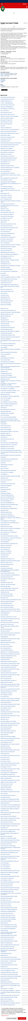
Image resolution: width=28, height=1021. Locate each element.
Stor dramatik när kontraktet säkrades (8, 343)
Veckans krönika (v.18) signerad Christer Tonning (10, 870)
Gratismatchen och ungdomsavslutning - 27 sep (10, 390)
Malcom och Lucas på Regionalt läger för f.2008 (10, 689)
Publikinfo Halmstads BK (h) (6, 101)
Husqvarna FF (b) (4, 437)
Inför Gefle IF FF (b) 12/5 (5, 854)
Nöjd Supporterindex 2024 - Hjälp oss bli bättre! (10, 744)
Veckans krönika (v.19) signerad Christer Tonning (10, 856)
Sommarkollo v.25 (4, 827)
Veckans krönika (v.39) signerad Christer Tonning (10, 684)
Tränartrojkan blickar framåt (6, 603)
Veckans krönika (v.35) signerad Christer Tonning (10, 723)
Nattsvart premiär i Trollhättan (7, 530)
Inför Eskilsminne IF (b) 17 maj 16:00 (8, 173)
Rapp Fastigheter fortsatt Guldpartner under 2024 (10, 1002)
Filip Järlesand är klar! (5, 592)
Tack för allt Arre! (4, 293)
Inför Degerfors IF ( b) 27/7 (6, 766)
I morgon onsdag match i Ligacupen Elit (8, 667)
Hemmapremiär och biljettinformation (8, 911)
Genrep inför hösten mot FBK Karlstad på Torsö (10, 129)
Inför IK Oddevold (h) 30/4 (6, 868)
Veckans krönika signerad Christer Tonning (9, 896)
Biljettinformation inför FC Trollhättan (8, 246)
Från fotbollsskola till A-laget (6, 593)
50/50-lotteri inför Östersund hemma (8, 845)
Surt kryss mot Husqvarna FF (6, 479)
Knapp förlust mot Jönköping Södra (8, 233)
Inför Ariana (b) (4, 407)
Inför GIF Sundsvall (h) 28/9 (6, 678)
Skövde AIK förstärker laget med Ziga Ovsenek (10, 995)
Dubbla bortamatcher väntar (6, 512)
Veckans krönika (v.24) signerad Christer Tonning (10, 812)
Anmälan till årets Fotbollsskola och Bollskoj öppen (11, 976)
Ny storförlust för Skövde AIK (6, 514)
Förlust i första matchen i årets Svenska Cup (9, 968)
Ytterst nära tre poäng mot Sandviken (8, 706)
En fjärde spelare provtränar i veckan (8, 335)
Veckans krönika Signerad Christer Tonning (9, 997)
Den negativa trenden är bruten (7, 770)
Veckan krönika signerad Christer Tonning (9, 957)
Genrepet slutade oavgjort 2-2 (6, 539)
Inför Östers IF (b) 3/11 (5, 644)
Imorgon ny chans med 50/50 (6, 962)
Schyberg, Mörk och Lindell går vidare (8, 590)
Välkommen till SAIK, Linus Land (7, 314)
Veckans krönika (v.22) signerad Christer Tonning (10, 829)
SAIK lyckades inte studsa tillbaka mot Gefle (9, 852)
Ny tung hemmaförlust (5, 803)
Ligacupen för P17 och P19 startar (7, 624)
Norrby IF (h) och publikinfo (6, 429)
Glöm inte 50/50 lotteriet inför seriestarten (9, 536)
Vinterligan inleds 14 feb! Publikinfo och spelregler (10, 265)
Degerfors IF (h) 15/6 (5, 810)
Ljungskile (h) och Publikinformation (8, 516)
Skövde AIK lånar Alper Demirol (7, 713)
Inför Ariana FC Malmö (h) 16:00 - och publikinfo (10, 167)
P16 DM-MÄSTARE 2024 (5, 612)
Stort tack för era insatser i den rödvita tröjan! (10, 622)
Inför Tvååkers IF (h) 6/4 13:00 (6, 218)
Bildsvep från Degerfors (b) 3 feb (7, 1001)
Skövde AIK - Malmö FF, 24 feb (6, 562)
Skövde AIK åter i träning (5, 135)
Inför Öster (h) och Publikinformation (8, 831)
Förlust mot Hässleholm (5, 359)
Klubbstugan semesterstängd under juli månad (10, 799)
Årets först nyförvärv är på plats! (7, 607)
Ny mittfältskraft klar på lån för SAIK (8, 774)
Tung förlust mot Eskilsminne (6, 369)
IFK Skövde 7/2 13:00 (5, 275)
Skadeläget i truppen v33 (5, 433)
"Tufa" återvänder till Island (6, 785)
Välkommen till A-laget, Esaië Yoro (7, 321)
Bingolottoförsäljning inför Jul (7, 657)
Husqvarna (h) (3, 481)
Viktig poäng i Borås (4, 510)
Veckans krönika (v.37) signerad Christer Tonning (10, 711)
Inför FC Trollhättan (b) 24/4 (6, 199)
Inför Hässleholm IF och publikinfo (7, 361)
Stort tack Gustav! (4, 793)
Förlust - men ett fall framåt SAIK (7, 740)
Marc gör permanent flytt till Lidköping (8, 919)
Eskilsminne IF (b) (4, 371)
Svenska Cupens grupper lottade (7, 605)
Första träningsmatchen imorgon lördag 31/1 (9, 284)
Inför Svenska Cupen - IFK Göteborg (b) (8, 961)
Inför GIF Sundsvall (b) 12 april (6, 885)
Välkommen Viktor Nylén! (5, 586)
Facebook (3, 79)
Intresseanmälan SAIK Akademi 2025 (8, 1004)
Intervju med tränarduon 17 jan (6, 289)
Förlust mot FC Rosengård (6, 398)
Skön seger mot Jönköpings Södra (7, 502)
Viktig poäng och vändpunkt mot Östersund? (9, 725)
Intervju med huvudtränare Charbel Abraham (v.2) (10, 575)
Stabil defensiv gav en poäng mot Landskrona (10, 889)
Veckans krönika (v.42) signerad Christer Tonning (10, 663)
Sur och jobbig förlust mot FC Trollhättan (9, 401)
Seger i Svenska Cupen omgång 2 (7, 732)
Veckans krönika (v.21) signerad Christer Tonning (10, 840)
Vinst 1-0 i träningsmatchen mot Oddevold (9, 926)
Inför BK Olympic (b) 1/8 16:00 (6, 121)
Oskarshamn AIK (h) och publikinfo (7, 413)
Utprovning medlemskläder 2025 (7, 564)
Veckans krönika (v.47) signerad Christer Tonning (10, 618)
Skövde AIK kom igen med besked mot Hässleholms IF (11, 142)
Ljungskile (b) (3, 356)
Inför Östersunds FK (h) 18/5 (6, 843)
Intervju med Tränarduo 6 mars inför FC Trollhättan (11, 244)
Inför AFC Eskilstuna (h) (5, 549)
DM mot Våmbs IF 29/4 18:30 (6, 195)
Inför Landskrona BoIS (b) (6, 670)
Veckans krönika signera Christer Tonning (9, 924)
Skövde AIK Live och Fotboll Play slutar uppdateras (11, 528)
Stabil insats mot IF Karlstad (6, 229)
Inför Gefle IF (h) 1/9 (4, 719)
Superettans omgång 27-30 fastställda (8, 721)
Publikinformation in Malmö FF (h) (7, 558)
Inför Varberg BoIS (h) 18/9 (6, 702)
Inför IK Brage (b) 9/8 (5, 753)
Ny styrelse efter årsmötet (6, 905)
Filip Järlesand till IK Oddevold (6, 269)
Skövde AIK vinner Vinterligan (6, 248)
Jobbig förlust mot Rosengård (6, 148)
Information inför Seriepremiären (7, 216)
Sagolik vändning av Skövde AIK (7, 464)
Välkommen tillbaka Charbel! (6, 778)
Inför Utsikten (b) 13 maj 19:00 (6, 179)
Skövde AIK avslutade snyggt (6, 629)
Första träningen (4, 347)
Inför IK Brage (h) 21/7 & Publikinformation (9, 772)
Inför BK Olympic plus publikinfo (7, 345)
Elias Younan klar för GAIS (6, 425)
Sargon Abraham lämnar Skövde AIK (8, 327)
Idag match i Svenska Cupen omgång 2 (8, 736)
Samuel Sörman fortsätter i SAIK (7, 291)
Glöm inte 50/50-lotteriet (6, 903)
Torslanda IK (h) (4, 466)
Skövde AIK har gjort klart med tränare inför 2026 (10, 336)
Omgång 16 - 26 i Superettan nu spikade (8, 838)
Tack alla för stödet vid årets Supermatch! (9, 672)
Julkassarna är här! (4, 597)
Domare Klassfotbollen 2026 (6, 169)
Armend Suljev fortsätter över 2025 (7, 578)
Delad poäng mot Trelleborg (6, 692)
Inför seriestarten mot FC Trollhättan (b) (9, 532)
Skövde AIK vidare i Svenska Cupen (7, 152)
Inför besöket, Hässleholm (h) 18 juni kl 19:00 (9, 144)
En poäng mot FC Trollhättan (6, 197)
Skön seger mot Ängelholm (6, 485)
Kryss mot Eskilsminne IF (5, 171)
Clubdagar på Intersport (5, 394)
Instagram (3, 80)
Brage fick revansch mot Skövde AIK (8, 751)
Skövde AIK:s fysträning (5, 874)
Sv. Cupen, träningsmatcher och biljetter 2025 (9, 588)
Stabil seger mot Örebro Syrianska (7, 448)
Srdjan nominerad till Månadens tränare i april (9, 861)
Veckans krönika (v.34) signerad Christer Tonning (10, 738)
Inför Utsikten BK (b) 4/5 (5, 864)
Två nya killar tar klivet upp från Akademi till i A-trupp (11, 599)
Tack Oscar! (3, 125)
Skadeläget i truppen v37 (5, 709)
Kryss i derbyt (3, 273)
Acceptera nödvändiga (11, 1018)
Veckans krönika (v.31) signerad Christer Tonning (10, 763)
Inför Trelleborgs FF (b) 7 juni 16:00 (7, 156)
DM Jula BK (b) (3, 222)
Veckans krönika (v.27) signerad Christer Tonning (10, 791)
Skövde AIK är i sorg (4, 208)
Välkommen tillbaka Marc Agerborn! (7, 601)
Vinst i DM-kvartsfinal (5, 415)
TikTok (2, 82)
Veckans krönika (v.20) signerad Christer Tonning (10, 850)
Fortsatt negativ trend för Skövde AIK (8, 795)
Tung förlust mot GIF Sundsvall (7, 883)
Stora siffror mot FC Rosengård (7, 472)
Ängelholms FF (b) (4, 487)
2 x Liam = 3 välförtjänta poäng (7, 102)
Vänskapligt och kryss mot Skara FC (7, 446)
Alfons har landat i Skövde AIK (6, 123)
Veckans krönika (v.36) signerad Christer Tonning (10, 715)
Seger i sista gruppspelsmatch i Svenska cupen (10, 944)
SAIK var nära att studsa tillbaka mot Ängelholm (10, 386)
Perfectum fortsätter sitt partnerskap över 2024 (10, 983)
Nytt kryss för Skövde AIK (6, 210)
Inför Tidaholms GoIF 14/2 (6, 263)
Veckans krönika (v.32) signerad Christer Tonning (10, 755)
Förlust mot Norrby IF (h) (6, 427)
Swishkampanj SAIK (4, 636)
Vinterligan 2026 (4, 317)
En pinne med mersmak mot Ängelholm (8, 181)
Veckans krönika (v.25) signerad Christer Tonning (10, 806)
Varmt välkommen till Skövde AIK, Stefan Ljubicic (10, 902)
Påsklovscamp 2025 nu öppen (6, 526)
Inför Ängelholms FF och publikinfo (7, 388)
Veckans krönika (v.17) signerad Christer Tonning (10, 876)
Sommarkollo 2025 (4, 478)
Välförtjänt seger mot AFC (6, 547)
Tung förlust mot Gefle (5, 717)
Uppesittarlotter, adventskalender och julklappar (10, 331)
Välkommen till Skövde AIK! (6, 787)
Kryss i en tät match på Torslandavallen (8, 417)
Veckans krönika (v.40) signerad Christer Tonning (10, 674)
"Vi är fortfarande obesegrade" (7, 186)
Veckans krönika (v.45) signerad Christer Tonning (10, 638)
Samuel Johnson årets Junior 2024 (7, 439)
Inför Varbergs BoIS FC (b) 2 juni (7, 821)
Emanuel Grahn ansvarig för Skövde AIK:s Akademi (10, 312)
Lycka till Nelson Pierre (5, 746)
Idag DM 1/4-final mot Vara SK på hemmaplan (9, 116)
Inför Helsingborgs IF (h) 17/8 (6, 742)
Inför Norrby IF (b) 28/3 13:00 (6, 225)
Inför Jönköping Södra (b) (6, 235)
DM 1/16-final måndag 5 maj (6, 500)
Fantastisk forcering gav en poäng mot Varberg (10, 700)
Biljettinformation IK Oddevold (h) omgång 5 (9, 872)
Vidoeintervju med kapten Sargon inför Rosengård (10, 476)
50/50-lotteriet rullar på (5, 761)
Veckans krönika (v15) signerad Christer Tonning (10, 887)
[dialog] (14, 1013)
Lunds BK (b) (3, 462)
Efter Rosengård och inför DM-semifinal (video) (10, 396)
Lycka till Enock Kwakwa (5, 267)
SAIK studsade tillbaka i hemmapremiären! (9, 842)
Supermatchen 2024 (4, 734)
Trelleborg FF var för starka (6, 154)
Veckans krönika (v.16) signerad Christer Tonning (10, 882)
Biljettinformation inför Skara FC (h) (8, 252)
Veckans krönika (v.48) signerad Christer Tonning (10, 609)
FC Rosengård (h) (4, 474)
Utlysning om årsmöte (5, 261)
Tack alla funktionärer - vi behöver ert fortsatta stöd (11, 537)
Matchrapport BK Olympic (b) (6, 120)
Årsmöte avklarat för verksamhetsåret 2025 (9, 227)
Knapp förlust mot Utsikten (6, 553)
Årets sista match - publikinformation (8, 634)
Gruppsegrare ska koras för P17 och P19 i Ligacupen (11, 611)
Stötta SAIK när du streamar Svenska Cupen (9, 974)
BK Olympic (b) (3, 457)
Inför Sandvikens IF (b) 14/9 (6, 708)
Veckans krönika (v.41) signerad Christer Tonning (10, 669)
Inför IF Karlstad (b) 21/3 (5, 231)
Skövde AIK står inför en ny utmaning (8, 642)
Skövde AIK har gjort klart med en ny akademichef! (10, 632)
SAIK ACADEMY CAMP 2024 (6, 814)
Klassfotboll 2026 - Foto (5, 161)
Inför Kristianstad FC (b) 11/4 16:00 (7, 212)
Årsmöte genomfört (4, 534)
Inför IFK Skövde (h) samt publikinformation (9, 442)
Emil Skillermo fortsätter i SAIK (7, 582)
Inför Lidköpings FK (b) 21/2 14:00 (7, 256)
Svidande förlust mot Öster (6, 640)
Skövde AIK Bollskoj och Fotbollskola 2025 (9, 543)
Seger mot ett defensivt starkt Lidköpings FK (9, 254)
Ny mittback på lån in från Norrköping (8, 917)
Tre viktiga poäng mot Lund (6, 373)
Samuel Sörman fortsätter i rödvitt (7, 573)
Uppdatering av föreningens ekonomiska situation (10, 560)
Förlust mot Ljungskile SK (6, 354)
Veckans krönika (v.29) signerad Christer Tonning (10, 776)
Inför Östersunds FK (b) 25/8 (6, 727)
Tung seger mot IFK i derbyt (6, 506)
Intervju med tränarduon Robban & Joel (8, 310)
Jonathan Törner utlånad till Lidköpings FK (9, 909)
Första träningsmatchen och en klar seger (9, 278)
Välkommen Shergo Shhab (6, 747)
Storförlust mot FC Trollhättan (7, 240)
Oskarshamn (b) (4, 491)
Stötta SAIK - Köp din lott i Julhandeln (8, 584)
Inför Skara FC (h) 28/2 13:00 (6, 250)
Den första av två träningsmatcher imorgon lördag (11, 450)
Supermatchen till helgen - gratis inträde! (9, 690)
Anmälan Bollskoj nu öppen (6, 258)
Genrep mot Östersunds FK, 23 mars (8, 915)
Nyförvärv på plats (4, 922)
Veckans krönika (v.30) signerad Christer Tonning (10, 768)
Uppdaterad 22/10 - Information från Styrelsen (10, 651)
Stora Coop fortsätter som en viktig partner (9, 271)
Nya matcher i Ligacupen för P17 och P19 (8, 616)
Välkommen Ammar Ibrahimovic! (7, 300)
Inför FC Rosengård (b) (5, 400)
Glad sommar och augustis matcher (8, 137)
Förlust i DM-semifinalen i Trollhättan (8, 392)
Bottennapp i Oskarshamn (6, 489)
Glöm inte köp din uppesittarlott (7, 595)
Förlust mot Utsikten (5, 863)
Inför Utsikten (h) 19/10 (5, 659)
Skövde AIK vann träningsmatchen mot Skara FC (10, 133)
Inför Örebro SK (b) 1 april (6, 900)
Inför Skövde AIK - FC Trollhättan (7, 988)
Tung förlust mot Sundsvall (6, 676)
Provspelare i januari (5, 295)
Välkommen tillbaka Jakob (6, 316)
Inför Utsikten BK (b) (5, 554)
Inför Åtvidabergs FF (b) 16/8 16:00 (7, 108)
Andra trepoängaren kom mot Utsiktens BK (9, 178)
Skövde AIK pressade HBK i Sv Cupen (8, 97)
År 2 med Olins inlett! (5, 696)
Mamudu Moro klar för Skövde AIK (7, 948)
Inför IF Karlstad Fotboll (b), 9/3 (7, 939)
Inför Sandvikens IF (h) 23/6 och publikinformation (10, 804)
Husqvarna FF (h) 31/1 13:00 (6, 282)
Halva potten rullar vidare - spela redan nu (9, 444)
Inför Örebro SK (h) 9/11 (5, 631)
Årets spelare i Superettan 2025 (7, 239)
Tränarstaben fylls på (5, 323)
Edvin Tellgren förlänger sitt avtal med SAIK (9, 825)
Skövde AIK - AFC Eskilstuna (6, 551)
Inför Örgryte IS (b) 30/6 (5, 797)
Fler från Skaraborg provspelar (7, 329)
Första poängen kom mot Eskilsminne (8, 520)
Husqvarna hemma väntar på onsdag (8, 483)
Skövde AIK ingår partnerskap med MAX (8, 470)
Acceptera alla (22, 1018)
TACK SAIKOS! (3, 580)
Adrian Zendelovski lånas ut (6, 728)
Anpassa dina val (5, 1015)
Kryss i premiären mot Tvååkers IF (7, 214)
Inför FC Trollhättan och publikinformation (9, 403)
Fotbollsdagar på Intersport (6, 953)
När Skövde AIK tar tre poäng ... (7, 898)
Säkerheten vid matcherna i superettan (8, 730)
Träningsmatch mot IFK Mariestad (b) (8, 237)
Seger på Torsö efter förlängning (7, 498)
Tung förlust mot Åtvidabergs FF (7, 106)
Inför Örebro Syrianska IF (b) (6, 545)
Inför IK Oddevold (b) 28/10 (6, 648)
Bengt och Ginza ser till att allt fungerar (8, 816)
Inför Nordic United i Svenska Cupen (7, 946)
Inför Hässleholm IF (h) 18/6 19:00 (7, 146)
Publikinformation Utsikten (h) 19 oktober (9, 661)
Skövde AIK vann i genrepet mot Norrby (8, 223)
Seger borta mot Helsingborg (6, 836)
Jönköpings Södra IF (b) (5, 379)
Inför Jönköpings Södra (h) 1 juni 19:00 (8, 159)
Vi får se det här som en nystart (7, 784)
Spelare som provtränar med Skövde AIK (8, 131)
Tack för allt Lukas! (4, 930)
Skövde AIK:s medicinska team (6, 789)
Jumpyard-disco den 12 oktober (7, 682)
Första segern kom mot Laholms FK (8, 203)
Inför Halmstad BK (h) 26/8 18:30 (7, 99)
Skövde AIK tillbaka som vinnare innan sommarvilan (11, 455)
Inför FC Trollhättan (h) (5, 242)
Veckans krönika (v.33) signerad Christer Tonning (10, 749)
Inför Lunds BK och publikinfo (6, 375)
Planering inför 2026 (5, 319)
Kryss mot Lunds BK (5, 110)
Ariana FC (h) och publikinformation (7, 497)
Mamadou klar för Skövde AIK (6, 981)
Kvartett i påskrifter (4, 614)
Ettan (2, 74)
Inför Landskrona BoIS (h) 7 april (7, 891)
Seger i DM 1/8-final (4, 468)
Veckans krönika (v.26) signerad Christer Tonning (10, 801)
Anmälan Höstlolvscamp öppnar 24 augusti (9, 419)
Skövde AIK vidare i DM (5, 163)
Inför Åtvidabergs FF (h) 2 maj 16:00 (8, 188)
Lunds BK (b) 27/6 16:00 (5, 140)
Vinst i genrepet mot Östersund (7, 913)
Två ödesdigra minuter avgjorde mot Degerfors (10, 808)
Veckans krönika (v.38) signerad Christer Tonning (10, 704)
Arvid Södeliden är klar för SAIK (7, 280)
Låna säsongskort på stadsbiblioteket (8, 928)
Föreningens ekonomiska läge (6, 568)
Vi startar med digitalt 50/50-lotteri (8, 970)
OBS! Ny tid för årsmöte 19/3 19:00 (7, 937)
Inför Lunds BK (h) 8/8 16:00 (6, 112)
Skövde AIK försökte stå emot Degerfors (9, 765)
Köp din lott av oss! (4, 308)
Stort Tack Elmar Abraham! (6, 302)
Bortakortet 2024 (4, 966)
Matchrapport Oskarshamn (6, 411)
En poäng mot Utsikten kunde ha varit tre (9, 655)
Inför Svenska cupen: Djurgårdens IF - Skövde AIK (10, 990)
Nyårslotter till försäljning (6, 304)
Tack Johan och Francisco (5, 325)
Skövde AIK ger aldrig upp (6, 493)
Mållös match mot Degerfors (6, 999)
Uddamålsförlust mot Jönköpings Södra (8, 377)
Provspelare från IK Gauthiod (6, 333)
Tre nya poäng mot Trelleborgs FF (7, 878)
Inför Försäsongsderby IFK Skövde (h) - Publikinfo (10, 277)
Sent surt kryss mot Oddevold (6, 646)
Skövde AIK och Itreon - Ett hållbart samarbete (10, 259)
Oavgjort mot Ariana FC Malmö (9, 23)
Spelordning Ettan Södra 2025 (6, 576)
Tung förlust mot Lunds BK (6, 460)
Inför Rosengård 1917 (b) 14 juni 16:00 (8, 150)
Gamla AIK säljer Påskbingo (6, 921)
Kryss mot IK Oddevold (5, 866)
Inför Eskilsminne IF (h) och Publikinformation (10, 522)
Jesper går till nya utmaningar (6, 620)
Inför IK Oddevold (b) (5, 541)
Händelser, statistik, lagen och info (9, 73)
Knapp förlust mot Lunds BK (6, 139)
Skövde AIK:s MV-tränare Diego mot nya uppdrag (10, 698)
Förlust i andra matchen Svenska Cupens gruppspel (11, 959)
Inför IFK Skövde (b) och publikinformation (9, 508)
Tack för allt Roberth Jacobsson (7, 650)
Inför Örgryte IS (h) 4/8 (5, 759)
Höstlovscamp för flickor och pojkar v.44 (8, 680)
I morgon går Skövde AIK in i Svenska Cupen (9, 972)
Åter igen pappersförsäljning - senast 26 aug (9, 431)
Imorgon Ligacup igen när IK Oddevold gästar (9, 665)
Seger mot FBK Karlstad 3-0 (6, 127)
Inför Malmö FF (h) (4, 556)
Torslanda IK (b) (4, 423)
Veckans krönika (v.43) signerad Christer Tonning (10, 653)
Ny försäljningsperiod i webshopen (7, 357)
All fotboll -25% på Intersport (6, 942)
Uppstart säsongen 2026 (5, 298)
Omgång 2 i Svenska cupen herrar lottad (8, 782)
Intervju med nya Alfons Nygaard (7, 118)
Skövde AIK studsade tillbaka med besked (9, 158)
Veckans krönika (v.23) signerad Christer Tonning (10, 818)
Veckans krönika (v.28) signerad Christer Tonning (10, 780)
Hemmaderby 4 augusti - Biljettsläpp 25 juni (9, 459)
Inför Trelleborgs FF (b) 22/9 (6, 694)
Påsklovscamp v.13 (4, 955)
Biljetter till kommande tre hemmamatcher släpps (10, 823)
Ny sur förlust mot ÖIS (5, 757)
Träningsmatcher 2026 (5, 297)
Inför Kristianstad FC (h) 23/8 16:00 (8, 104)
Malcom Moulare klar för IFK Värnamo (8, 409)
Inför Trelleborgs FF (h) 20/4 (6, 880)
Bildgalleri (3, 85)
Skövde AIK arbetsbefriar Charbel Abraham (9, 352)
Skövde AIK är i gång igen (5, 338)
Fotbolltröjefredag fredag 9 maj (7, 495)
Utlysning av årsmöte (5, 566)
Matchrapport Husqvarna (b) (6, 435)
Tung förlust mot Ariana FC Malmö (7, 165)
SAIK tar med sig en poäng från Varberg (8, 820)
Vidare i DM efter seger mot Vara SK (8, 114)
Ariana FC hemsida (5, 75)
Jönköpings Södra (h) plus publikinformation (9, 504)
